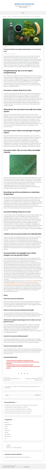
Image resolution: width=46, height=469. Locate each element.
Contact (8, 444)
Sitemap (8, 446)
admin (14, 53)
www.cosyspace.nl (24, 4)
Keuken (6, 428)
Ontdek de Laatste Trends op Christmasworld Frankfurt (20, 365)
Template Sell (26, 466)
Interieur (6, 426)
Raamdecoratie (7, 436)
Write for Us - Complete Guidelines (14, 447)
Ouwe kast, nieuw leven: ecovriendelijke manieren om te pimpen (17, 409)
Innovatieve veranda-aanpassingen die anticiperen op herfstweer (18, 411)
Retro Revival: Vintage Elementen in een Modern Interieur (12, 379)
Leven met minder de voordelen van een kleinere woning (20, 360)
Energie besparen (8, 424)
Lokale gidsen (7, 434)
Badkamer (6, 422)
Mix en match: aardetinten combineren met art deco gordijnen (17, 413)
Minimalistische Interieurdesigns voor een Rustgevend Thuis (33, 379)
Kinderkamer (7, 430)
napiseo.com (28, 457)
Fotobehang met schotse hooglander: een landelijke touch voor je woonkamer (20, 405)
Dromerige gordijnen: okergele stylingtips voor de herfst (16, 407)
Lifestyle (5, 46)
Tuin (5, 438)
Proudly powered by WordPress (9, 466)
